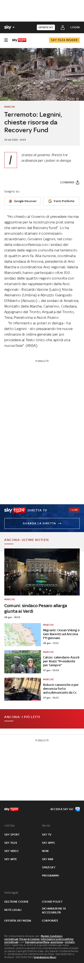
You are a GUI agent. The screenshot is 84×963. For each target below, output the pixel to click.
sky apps (48, 842)
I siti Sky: (9, 825)
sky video (11, 851)
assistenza (56, 942)
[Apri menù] (6, 40)
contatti (70, 942)
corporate (50, 920)
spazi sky (48, 867)
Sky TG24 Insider (64, 40)
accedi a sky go (61, 809)
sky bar (47, 859)
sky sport (11, 834)
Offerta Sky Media (17, 920)
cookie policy (52, 901)
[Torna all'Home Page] (19, 40)
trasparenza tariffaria (37, 942)
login (75, 27)
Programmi (50, 875)
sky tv (46, 834)
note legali (12, 909)
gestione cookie (16, 901)
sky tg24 (10, 842)
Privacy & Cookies (29, 939)
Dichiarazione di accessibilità (54, 910)
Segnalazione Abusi (45, 957)
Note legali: (11, 892)
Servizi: (46, 825)
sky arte (10, 859)
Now (45, 851)
